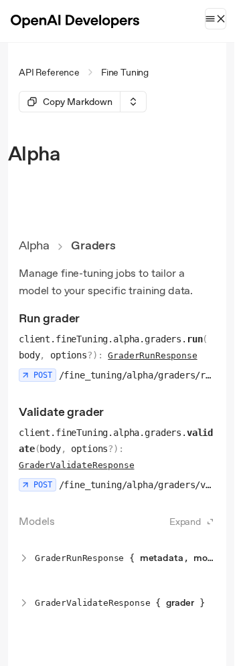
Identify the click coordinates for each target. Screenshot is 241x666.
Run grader (49, 318)
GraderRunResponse (152, 355)
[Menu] (215, 18)
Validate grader (61, 412)
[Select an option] (133, 101)
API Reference (49, 72)
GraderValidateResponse (76, 465)
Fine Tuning (125, 72)
